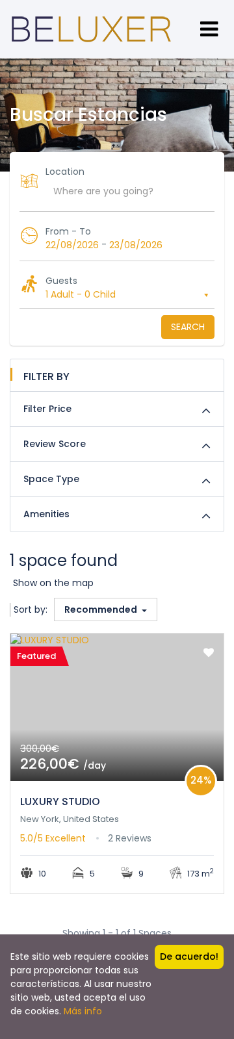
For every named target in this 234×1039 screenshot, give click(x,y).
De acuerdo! (189, 956)
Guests (61, 280)
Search (188, 326)
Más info (83, 1011)
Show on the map (53, 582)
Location (65, 171)
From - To (68, 231)
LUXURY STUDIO (60, 801)
